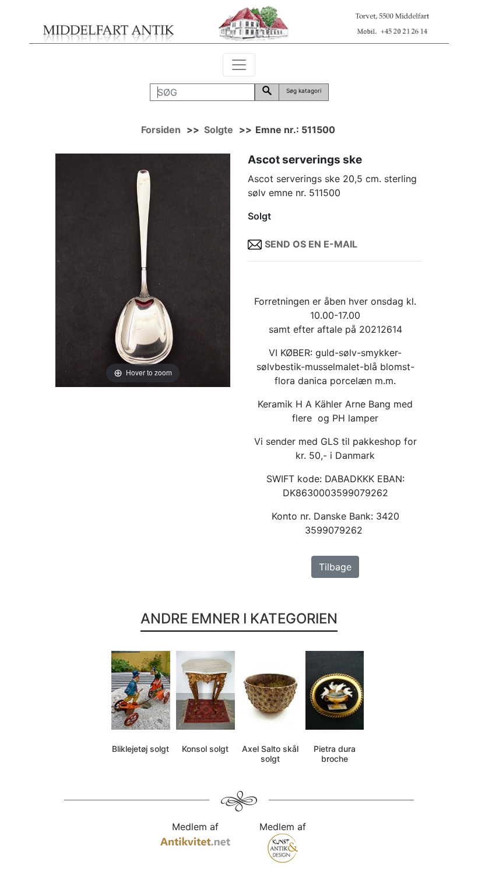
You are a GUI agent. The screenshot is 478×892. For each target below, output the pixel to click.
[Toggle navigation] (239, 64)
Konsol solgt (205, 749)
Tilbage (335, 567)
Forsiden (161, 129)
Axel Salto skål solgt (270, 754)
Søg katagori (303, 90)
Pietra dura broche (335, 754)
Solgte (218, 129)
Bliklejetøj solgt (140, 749)
